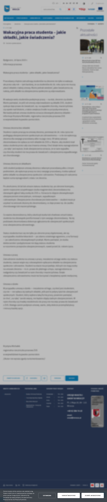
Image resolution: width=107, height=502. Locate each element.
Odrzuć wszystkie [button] (69, 496)
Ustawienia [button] (47, 496)
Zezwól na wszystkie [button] (93, 496)
